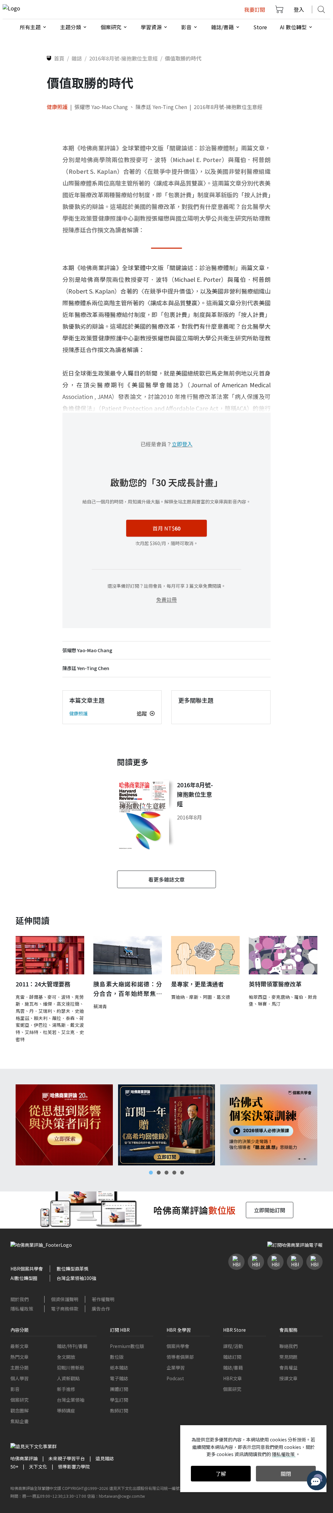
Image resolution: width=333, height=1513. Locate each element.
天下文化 (38, 1466)
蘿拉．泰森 (63, 1018)
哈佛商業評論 (24, 1458)
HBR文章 (232, 1378)
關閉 (286, 1474)
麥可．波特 (58, 997)
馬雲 (20, 1011)
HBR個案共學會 (26, 1268)
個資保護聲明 (64, 1299)
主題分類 (19, 1367)
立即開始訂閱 (269, 1210)
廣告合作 (101, 1308)
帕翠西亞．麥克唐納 (269, 997)
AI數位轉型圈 (23, 1278)
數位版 (117, 1357)
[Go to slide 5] (182, 1173)
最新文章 (19, 1346)
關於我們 (19, 1299)
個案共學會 (177, 1346)
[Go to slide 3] (166, 1173)
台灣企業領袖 (70, 1399)
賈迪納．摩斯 (184, 997)
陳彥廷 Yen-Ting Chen (161, 107)
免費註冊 (166, 599)
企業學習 (175, 1367)
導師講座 (66, 1410)
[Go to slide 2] (159, 1173)
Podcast (175, 1378)
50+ (14, 1466)
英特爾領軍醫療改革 (275, 984)
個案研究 (19, 1399)
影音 (15, 1389)
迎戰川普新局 (70, 1367)
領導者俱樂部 (180, 1357)
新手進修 (66, 1389)
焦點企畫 (19, 1421)
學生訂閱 (119, 1399)
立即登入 (182, 444)
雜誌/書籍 (233, 1367)
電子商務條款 (64, 1308)
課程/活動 (233, 1346)
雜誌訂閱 (232, 1357)
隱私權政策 (21, 1308)
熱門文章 (19, 1357)
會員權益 (288, 1367)
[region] (166, 1124)
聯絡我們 (288, 1346)
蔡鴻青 (100, 1006)
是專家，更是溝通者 (197, 984)
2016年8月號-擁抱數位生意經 (228, 107)
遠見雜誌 (105, 1458)
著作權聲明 (103, 1299)
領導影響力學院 (74, 1466)
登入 (299, 9)
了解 (221, 1474)
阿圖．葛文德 (216, 997)
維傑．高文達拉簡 (61, 1003)
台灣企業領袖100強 (76, 1278)
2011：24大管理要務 (43, 984)
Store (260, 27)
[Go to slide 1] (151, 1173)
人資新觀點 (68, 1378)
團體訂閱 (119, 1389)
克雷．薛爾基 (29, 997)
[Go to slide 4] (174, 1173)
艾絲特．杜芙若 (41, 1032)
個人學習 (19, 1378)
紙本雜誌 (119, 1367)
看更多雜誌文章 (166, 879)
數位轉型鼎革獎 (72, 1268)
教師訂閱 (119, 1410)
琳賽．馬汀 (269, 1003)
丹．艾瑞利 (40, 1011)
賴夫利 (40, 1018)
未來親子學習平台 (66, 1458)
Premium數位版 (127, 1346)
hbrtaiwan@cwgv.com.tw (122, 1496)
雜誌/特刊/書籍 (72, 1346)
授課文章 (288, 1378)
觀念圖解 (19, 1410)
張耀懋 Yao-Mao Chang (101, 107)
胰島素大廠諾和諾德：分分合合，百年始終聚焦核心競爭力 (127, 989)
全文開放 (66, 1357)
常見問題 (288, 1357)
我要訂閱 (254, 9)
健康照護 (57, 107)
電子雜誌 (119, 1378)
